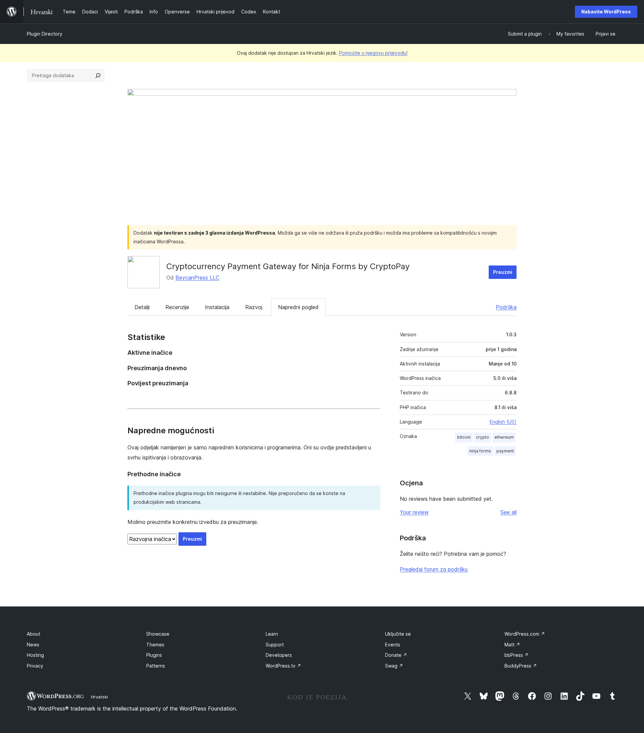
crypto (482, 437)
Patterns (155, 666)
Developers (279, 655)
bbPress (516, 655)
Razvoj (253, 307)
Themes (155, 644)
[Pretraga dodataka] (98, 75)
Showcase (157, 634)
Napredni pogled (298, 307)
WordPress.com (524, 634)
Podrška (506, 307)
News (33, 644)
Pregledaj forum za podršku (434, 569)
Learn (272, 634)
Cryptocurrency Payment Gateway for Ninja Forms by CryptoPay (288, 266)
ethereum (504, 437)
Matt (512, 644)
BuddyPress (520, 666)
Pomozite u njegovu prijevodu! (373, 53)
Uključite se (398, 634)
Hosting (35, 655)
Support (275, 644)
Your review (414, 512)
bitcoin (464, 437)
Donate (396, 655)
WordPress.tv (283, 666)
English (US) (503, 422)
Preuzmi (502, 272)
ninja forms (480, 450)
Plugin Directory (44, 34)
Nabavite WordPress (606, 11)
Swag (394, 666)
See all (508, 512)
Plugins (154, 655)
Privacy (35, 666)
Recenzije (177, 307)
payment (505, 450)
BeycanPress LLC (197, 277)
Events (392, 644)
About (33, 634)
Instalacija (217, 307)
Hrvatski (99, 696)
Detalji (142, 307)
